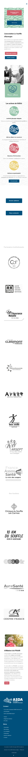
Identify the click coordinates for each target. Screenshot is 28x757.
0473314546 (6, 711)
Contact (5, 737)
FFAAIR (6, 682)
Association (6, 727)
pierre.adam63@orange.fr (9, 713)
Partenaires (6, 733)
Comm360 (10, 749)
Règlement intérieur (8, 718)
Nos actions (6, 729)
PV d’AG (5, 720)
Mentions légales (16, 749)
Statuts (5, 716)
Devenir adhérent (7, 735)
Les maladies (7, 731)
